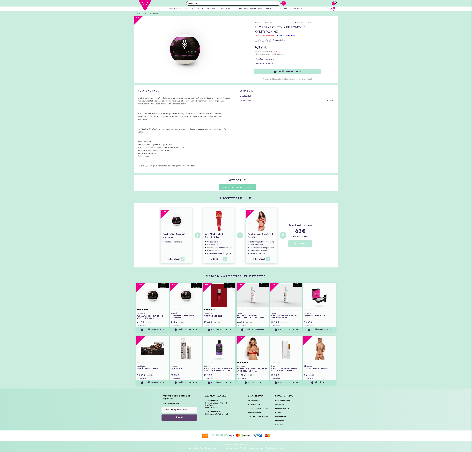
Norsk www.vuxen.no (253, 448)
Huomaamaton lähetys (258, 409)
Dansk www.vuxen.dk (275, 448)
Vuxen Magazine (282, 401)
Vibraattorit (280, 417)
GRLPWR (279, 425)
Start (139, 13)
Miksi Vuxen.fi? (255, 405)
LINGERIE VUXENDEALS (285, 35)
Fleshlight (279, 421)
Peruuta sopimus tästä (258, 417)
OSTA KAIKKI (300, 244)
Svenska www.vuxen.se (210, 448)
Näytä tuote (254, 382)
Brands (145, 13)
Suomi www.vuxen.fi (232, 448)
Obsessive (154, 13)
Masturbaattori (282, 409)
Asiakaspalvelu (254, 401)
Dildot (278, 413)
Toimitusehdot (254, 413)
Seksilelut (279, 405)
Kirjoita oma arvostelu (237, 187)
